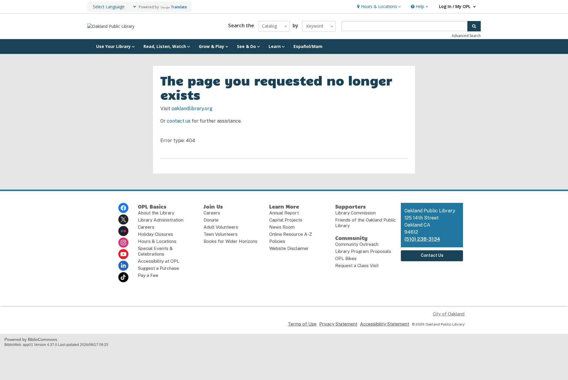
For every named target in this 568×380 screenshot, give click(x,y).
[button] (378, 6)
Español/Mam (307, 46)
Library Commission (355, 212)
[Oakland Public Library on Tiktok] (123, 277)
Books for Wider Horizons (230, 241)
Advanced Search (466, 35)
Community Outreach (356, 244)
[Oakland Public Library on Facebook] (123, 208)
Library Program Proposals (363, 251)
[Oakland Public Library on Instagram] (123, 243)
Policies (277, 241)
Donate (211, 219)
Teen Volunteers (221, 234)
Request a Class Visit (357, 265)
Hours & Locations (157, 241)
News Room (282, 227)
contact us (179, 121)
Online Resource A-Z (290, 234)
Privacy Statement (338, 323)
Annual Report (284, 212)
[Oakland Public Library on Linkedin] (123, 266)
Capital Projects (285, 219)
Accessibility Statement (384, 323)
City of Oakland (448, 313)
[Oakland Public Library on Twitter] (123, 219)
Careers (146, 227)
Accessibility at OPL (158, 261)
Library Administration (160, 219)
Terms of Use (302, 323)
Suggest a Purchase (158, 268)
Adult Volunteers (221, 227)
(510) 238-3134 (422, 239)
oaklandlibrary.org (192, 108)
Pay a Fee (148, 275)
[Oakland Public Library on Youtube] (123, 254)
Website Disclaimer (289, 248)
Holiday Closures (155, 234)
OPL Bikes (345, 258)
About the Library (156, 212)
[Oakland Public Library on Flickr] (123, 231)
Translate (179, 6)
